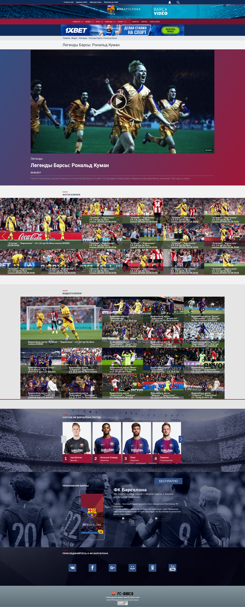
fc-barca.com (69, 2)
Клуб (98, 22)
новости (76, 22)
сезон (120, 22)
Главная (66, 38)
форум (144, 22)
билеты (135, 22)
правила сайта (81, 2)
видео (88, 22)
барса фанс (155, 22)
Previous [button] (63, 439)
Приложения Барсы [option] (76, 485)
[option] (122, 236)
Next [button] (181, 439)
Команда (109, 22)
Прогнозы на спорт (111, 2)
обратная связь (95, 2)
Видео (74, 38)
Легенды (83, 38)
